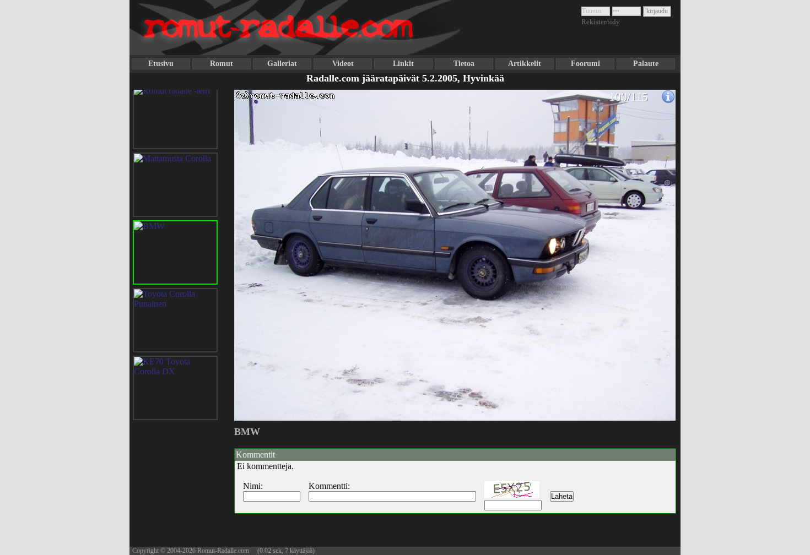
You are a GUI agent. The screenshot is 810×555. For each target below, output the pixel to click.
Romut (221, 63)
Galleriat (282, 63)
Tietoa (463, 63)
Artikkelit (524, 63)
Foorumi (585, 63)
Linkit (403, 63)
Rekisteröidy (600, 22)
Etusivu (161, 63)
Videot (343, 63)
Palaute (645, 63)
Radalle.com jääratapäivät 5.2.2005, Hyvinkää (405, 78)
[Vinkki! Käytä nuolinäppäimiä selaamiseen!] (256, 249)
